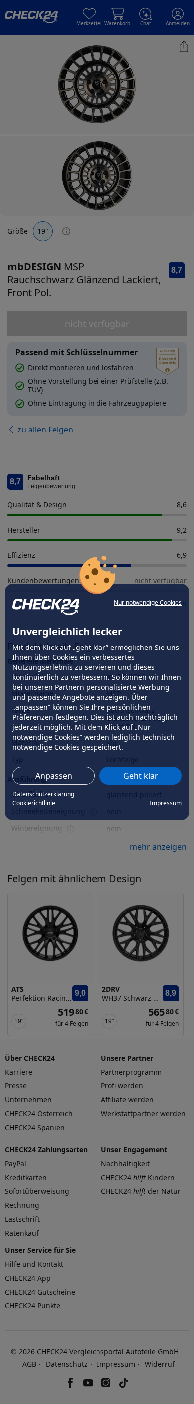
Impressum (166, 803)
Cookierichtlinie (33, 803)
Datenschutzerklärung (43, 794)
